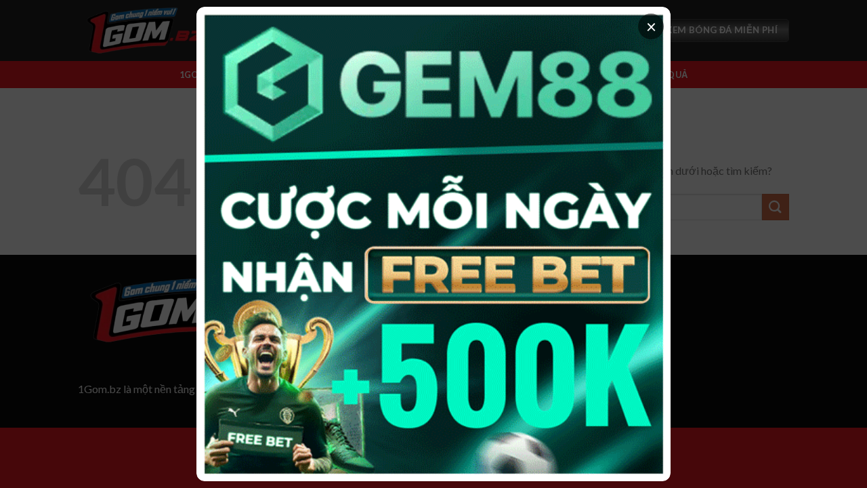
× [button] (651, 26)
